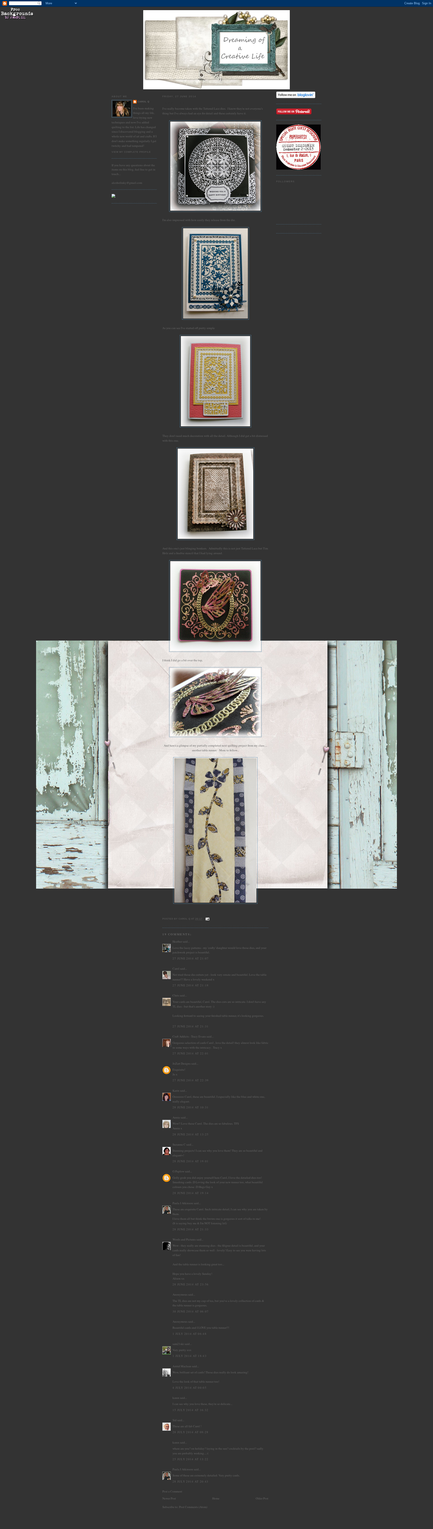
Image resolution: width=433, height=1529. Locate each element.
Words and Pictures (184, 1239)
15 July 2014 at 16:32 (190, 1410)
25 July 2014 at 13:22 (190, 1459)
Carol (176, 968)
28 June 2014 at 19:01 (191, 1161)
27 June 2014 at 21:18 (191, 985)
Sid (175, 1420)
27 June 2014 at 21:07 (191, 958)
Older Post (262, 1498)
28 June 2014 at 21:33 (191, 1229)
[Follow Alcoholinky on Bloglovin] (295, 97)
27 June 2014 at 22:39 (191, 1080)
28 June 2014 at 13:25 (191, 1134)
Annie (176, 1117)
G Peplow (178, 1171)
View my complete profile (131, 152)
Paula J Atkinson (183, 1203)
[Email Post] (207, 919)
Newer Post (169, 1498)
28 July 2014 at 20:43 (190, 1481)
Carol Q (144, 101)
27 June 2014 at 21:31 (191, 1026)
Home (215, 1498)
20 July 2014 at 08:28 (190, 1432)
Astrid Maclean (182, 1366)
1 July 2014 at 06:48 (190, 1334)
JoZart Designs (182, 1063)
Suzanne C (179, 1144)
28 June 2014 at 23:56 (191, 1284)
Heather (177, 941)
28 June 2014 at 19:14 (191, 1193)
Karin (176, 1091)
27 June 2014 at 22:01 (191, 1053)
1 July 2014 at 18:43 (190, 1356)
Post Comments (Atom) (193, 1507)
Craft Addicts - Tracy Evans (189, 1036)
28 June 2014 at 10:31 (191, 1107)
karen (176, 1398)
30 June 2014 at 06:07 (191, 1311)
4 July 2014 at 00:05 (190, 1388)
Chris (176, 995)
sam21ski (178, 1344)
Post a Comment (172, 1491)
